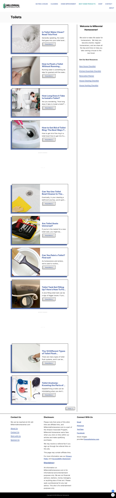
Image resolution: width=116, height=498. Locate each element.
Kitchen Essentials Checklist (90, 71)
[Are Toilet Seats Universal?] (26, 230)
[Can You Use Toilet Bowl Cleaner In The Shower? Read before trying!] (26, 198)
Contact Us (15, 432)
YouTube (80, 429)
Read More (50, 44)
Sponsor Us (15, 440)
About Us (14, 428)
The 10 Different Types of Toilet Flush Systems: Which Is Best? (53, 354)
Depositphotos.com (91, 439)
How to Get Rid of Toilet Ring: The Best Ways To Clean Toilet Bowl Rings (54, 130)
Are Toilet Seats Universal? (50, 224)
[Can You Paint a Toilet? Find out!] (26, 262)
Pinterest (80, 426)
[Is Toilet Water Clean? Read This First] (26, 39)
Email (79, 422)
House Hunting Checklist (88, 85)
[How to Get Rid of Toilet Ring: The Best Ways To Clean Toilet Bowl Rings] (26, 134)
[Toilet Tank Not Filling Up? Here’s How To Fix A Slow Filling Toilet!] (26, 294)
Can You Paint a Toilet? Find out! (53, 256)
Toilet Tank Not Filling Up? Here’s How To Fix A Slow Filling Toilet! (53, 289)
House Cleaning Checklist (89, 81)
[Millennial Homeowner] (15, 6)
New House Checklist (87, 66)
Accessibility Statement (61, 459)
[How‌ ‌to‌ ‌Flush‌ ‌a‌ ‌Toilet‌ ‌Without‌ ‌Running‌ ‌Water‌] (26, 71)
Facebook (81, 433)
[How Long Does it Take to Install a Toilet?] (26, 102)
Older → (70, 408)
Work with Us (16, 436)
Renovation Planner (86, 76)
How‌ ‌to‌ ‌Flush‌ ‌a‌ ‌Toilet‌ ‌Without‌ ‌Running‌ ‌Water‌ (52, 66)
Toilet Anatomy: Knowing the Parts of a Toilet (53, 385)
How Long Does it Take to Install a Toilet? (53, 97)
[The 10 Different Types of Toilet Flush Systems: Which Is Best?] (26, 358)
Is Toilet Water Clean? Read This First (53, 33)
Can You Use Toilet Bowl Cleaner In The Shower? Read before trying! (53, 195)
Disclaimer (49, 463)
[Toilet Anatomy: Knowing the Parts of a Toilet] (26, 390)
